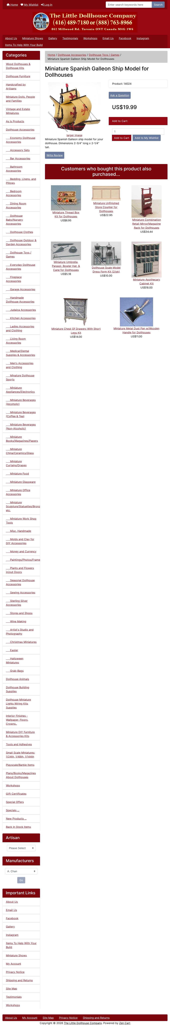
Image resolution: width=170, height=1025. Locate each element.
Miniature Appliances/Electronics (20, 389)
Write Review (54, 155)
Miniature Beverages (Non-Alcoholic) (21, 426)
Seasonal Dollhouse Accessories (20, 582)
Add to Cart (121, 138)
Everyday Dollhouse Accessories (20, 266)
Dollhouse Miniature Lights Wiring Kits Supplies (18, 703)
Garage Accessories (20, 289)
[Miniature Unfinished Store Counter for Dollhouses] (106, 193)
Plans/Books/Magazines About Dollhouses (21, 775)
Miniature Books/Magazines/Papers (22, 438)
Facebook (125, 38)
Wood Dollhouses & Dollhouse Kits (18, 66)
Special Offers (15, 802)
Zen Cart (124, 1023)
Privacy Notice (15, 972)
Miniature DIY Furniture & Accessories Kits (20, 734)
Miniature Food (17, 473)
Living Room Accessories (16, 340)
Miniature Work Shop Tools (21, 520)
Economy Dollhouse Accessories (20, 139)
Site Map (11, 988)
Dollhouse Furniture (18, 76)
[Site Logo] (85, 22)
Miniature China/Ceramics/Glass (20, 451)
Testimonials (70, 38)
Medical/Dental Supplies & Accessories (20, 353)
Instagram (143, 38)
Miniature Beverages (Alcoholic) (21, 402)
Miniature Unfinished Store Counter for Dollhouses (106, 207)
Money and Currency (21, 551)
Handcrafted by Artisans (16, 86)
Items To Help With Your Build (24, 45)
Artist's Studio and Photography (20, 631)
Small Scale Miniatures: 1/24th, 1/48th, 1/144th (20, 754)
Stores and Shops (19, 613)
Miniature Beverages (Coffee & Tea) (21, 414)
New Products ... (16, 818)
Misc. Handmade (18, 531)
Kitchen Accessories (21, 318)
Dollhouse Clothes (19, 232)
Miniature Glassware (21, 482)
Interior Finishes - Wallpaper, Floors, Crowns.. (17, 719)
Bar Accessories (18, 158)
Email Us (108, 38)
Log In (48, 4)
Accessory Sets (18, 150)
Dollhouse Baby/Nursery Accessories (14, 219)
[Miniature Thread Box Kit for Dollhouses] (66, 197)
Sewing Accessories (20, 592)
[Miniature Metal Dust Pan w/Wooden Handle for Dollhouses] (136, 311)
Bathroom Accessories (14, 168)
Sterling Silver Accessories (17, 602)
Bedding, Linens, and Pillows (21, 181)
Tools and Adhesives (19, 744)
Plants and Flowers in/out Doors (20, 570)
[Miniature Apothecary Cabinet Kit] (146, 259)
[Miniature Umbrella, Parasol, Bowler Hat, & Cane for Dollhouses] (66, 250)
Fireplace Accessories (14, 279)
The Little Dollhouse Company (83, 1023)
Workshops (90, 38)
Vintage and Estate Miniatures (18, 111)
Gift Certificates (16, 793)
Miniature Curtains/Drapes (16, 463)
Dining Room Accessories (16, 205)
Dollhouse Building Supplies (17, 689)
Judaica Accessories (21, 310)
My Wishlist (30, 4)
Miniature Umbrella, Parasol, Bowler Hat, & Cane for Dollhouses (66, 266)
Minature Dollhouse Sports (20, 377)
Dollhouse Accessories (72, 55)
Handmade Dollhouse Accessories (20, 299)
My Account (13, 963)
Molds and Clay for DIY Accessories (20, 541)
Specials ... (12, 810)
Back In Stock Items (18, 826)
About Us (11, 38)
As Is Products (15, 121)
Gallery (52, 38)
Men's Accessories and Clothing (19, 365)
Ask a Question (119, 95)
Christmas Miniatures (21, 642)
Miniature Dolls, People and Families (20, 98)
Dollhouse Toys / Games (104, 55)
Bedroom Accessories (14, 193)
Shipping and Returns (19, 980)
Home (14, 4)
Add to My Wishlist (147, 138)
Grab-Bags (15, 670)
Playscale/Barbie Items (20, 765)
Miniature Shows (32, 38)
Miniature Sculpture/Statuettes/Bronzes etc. (23, 506)
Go (21, 880)
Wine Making (16, 621)
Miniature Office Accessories (18, 492)
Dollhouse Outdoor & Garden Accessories (21, 242)
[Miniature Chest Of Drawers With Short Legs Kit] (76, 311)
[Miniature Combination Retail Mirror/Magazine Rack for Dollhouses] (146, 201)
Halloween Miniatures (14, 660)
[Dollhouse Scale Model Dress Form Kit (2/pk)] (106, 253)
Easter (12, 650)
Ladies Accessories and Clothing (20, 328)
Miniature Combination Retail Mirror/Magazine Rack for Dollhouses (146, 223)
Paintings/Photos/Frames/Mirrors (23, 559)
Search (158, 4)
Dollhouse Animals (17, 679)
